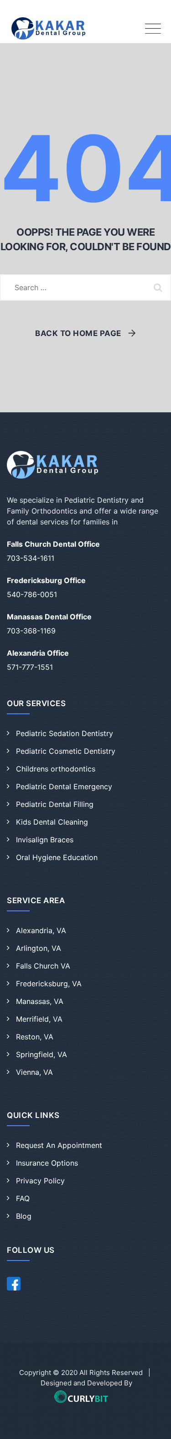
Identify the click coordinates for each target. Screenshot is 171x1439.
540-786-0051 (32, 594)
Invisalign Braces (44, 839)
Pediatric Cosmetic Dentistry (65, 751)
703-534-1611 (30, 558)
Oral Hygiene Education (57, 857)
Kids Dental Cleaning (52, 821)
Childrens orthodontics (55, 768)
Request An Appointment (59, 1145)
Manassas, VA (39, 1001)
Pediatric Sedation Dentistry (64, 733)
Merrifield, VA (39, 1019)
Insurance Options (47, 1162)
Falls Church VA (43, 965)
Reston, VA (34, 1036)
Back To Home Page (78, 333)
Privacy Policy (40, 1180)
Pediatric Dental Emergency (64, 786)
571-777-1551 (30, 667)
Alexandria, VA (41, 930)
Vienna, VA (34, 1072)
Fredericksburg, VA (49, 983)
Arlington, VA (38, 948)
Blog (23, 1216)
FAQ (23, 1198)
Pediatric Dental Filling (54, 804)
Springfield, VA (41, 1054)
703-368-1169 (31, 630)
